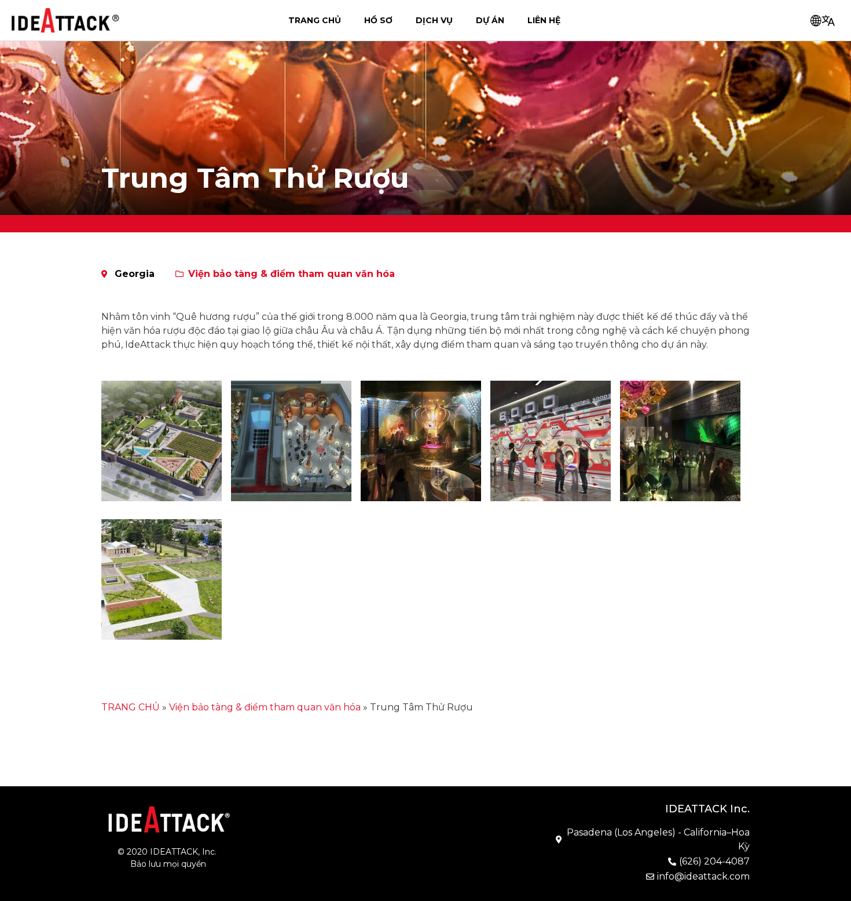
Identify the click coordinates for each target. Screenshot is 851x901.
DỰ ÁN (490, 20)
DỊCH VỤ (434, 20)
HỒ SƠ (378, 20)
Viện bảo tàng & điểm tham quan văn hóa (291, 273)
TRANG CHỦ (314, 20)
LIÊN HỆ (543, 20)
